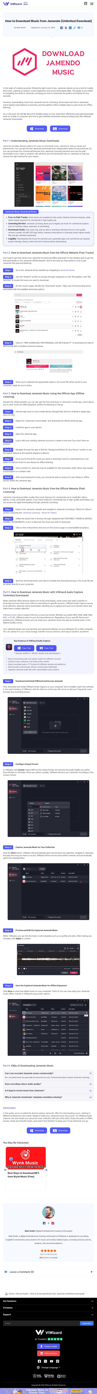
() (81, 28)
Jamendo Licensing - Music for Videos (39, 513)
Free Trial (26, 648)
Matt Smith (21, 28)
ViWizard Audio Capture (13, 615)
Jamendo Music (68, 270)
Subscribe (86, 1323)
